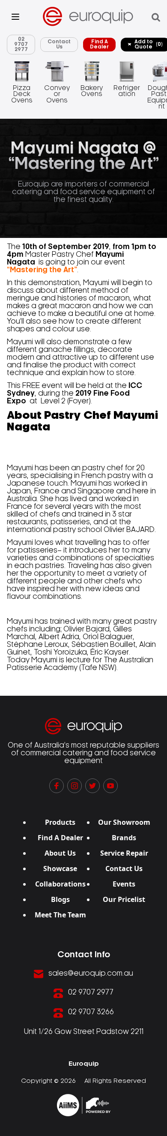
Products (60, 822)
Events (124, 884)
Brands (124, 837)
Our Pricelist (124, 899)
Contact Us (59, 44)
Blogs (60, 899)
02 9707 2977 (21, 44)
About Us (60, 853)
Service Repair (124, 853)
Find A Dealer (99, 44)
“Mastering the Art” (42, 270)
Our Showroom (124, 822)
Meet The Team (60, 915)
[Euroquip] (84, 1105)
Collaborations (60, 884)
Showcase (60, 868)
